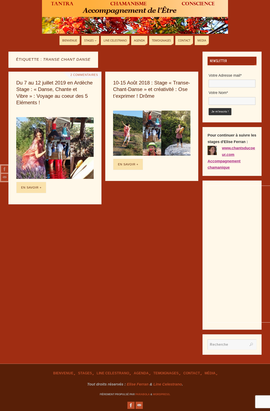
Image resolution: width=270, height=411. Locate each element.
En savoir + (31, 187)
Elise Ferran (137, 384)
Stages (85, 373)
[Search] (251, 344)
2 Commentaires (84, 75)
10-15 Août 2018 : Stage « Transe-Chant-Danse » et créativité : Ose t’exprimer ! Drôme (151, 89)
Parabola (142, 394)
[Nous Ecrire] (4, 177)
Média (210, 373)
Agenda (141, 373)
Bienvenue (63, 373)
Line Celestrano (113, 373)
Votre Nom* (218, 93)
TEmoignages (166, 373)
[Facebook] (4, 169)
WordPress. (161, 394)
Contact (191, 373)
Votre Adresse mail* (225, 75)
